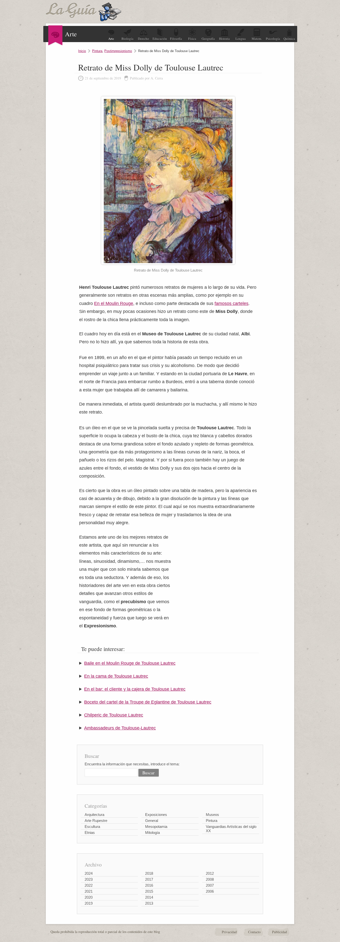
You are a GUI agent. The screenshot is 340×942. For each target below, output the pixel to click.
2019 (89, 903)
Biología (127, 38)
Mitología (152, 832)
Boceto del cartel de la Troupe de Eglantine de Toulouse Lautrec (147, 702)
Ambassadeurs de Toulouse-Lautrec (120, 727)
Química (289, 38)
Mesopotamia (156, 826)
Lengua (240, 38)
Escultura (92, 826)
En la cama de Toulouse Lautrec (116, 676)
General (151, 820)
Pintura (97, 51)
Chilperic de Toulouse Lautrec (113, 715)
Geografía (208, 38)
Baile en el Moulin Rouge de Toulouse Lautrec (129, 663)
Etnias (90, 832)
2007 (210, 885)
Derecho (143, 38)
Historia (224, 38)
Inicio (82, 51)
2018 (149, 873)
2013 (149, 903)
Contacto (254, 932)
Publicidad (279, 932)
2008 (210, 879)
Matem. (257, 38)
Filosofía (176, 38)
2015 (149, 891)
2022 (89, 885)
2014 (149, 897)
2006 (210, 891)
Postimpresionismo (118, 51)
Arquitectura (94, 814)
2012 (210, 873)
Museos (212, 814)
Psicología (273, 38)
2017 (149, 879)
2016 (149, 885)
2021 (89, 891)
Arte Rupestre (96, 820)
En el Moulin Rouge (113, 303)
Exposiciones (156, 814)
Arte (111, 38)
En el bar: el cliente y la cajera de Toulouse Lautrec (134, 689)
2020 (89, 897)
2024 (89, 873)
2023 (89, 879)
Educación (160, 38)
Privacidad (229, 932)
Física (192, 38)
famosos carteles (231, 303)
